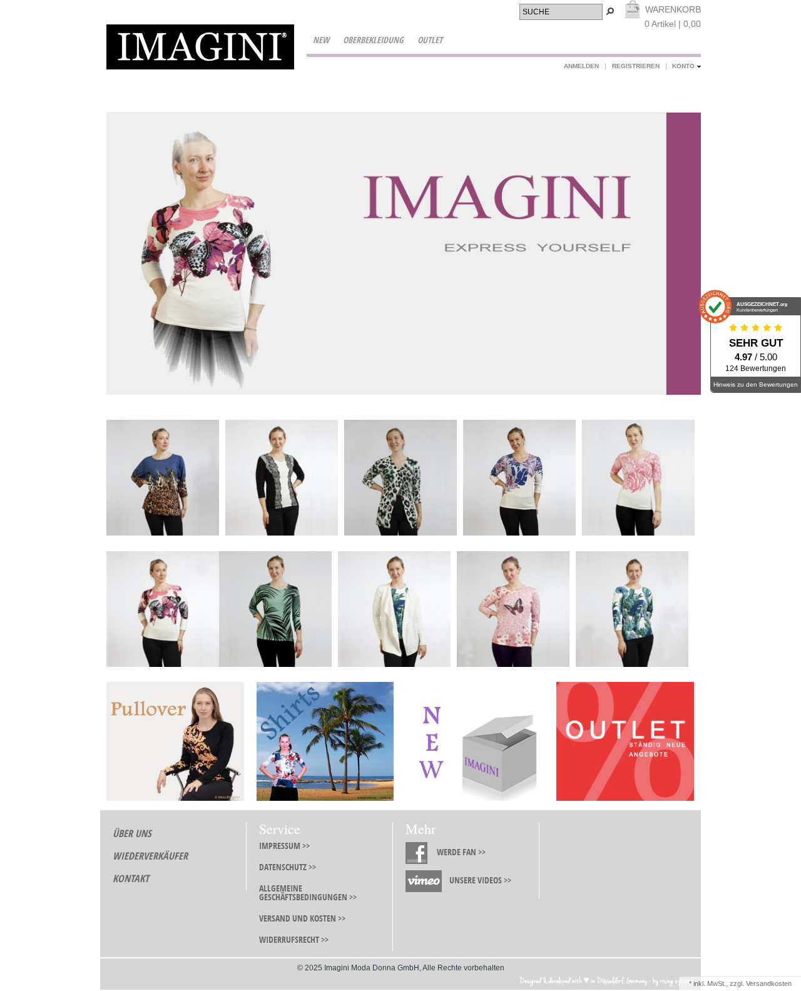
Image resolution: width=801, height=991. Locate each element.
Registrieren (636, 66)
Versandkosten (769, 983)
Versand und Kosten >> (302, 918)
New (321, 40)
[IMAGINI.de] (200, 48)
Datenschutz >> (287, 867)
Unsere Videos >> (480, 880)
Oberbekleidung (373, 40)
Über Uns (132, 834)
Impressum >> (284, 846)
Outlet (429, 40)
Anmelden (581, 66)
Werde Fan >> (461, 852)
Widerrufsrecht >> (294, 940)
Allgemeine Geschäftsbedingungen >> (308, 893)
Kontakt (131, 879)
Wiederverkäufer (150, 856)
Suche (536, 12)
